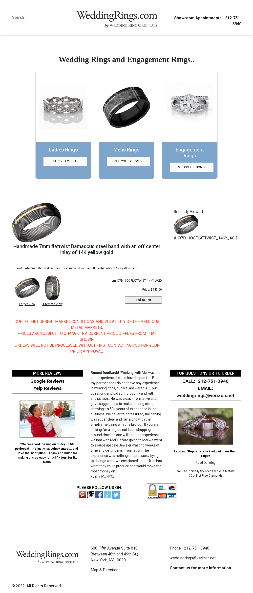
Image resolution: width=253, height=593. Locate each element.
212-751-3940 (213, 381)
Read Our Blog (205, 463)
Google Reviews (47, 381)
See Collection (64, 161)
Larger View (27, 304)
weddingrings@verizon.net (205, 395)
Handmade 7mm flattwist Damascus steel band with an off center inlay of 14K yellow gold (86, 249)
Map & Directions (106, 570)
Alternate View (52, 304)
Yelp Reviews (47, 388)
